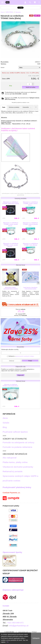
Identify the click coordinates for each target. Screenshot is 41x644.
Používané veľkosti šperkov (15, 432)
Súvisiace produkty (14, 107)
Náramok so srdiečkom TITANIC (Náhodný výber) (10, 202)
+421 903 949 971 (15, 623)
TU (7, 642)
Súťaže (6, 423)
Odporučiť (21, 375)
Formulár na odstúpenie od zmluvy (18, 442)
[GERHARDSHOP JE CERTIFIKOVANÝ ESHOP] (13, 582)
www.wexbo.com (23, 632)
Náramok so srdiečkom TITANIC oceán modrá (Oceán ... (10, 245)
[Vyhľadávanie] (30, 2)
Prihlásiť (34, 632)
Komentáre (27, 107)
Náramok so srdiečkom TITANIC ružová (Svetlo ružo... (30, 224)
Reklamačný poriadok (13, 471)
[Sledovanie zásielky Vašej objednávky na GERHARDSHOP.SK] (9, 599)
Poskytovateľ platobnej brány (17, 487)
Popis (3, 107)
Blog (5, 427)
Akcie (5, 418)
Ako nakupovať (9, 458)
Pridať (30, 360)
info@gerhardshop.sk (19, 625)
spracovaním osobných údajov (25, 356)
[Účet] (25, 2)
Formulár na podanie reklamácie (17, 447)
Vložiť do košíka (30, 87)
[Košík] (34, 2)
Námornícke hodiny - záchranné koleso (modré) (11, 288)
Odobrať (11, 360)
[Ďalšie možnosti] (39, 2)
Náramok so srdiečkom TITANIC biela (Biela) (30, 244)
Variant (2, 67)
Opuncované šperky (12, 552)
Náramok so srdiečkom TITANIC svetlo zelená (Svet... (30, 203)
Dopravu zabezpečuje (13, 590)
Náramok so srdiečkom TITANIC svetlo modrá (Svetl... (11, 385)
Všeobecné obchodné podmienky (18, 467)
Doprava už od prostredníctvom (22, 98)
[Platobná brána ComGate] (11, 499)
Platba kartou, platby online (15, 462)
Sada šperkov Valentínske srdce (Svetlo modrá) (30, 288)
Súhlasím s (21, 356)
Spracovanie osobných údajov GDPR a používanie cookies (20, 478)
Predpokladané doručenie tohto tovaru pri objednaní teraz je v (20, 93)
